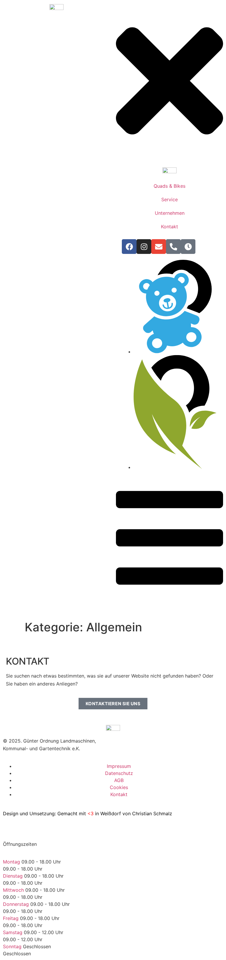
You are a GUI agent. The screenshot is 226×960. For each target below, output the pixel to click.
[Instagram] (144, 246)
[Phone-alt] (173, 246)
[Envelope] (158, 246)
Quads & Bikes (169, 186)
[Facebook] (129, 246)
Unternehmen (170, 213)
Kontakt (169, 226)
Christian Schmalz (152, 813)
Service (169, 199)
